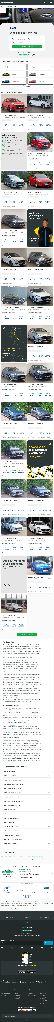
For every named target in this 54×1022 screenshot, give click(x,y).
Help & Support (9, 914)
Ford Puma (11, 740)
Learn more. (37, 935)
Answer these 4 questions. (9, 1016)
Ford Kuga (7, 732)
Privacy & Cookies (31, 995)
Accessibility (4, 995)
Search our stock (7, 588)
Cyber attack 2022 (31, 997)
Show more (27, 86)
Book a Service (9, 917)
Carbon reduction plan (45, 1002)
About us (16, 992)
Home (2, 6)
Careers (27, 914)
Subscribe (48, 943)
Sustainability (17, 998)
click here (38, 903)
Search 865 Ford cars (27, 46)
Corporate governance (45, 997)
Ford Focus (12, 725)
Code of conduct (44, 1003)
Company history (18, 995)
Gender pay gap (44, 992)
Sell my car (44, 914)
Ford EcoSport (8, 747)
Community (17, 997)
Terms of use (30, 993)
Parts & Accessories (44, 917)
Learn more (27, 968)
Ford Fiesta (27, 712)
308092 (44, 899)
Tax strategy (43, 998)
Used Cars (9, 6)
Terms (28, 992)
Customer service (5, 993)
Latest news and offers (7, 940)
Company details (44, 1000)
